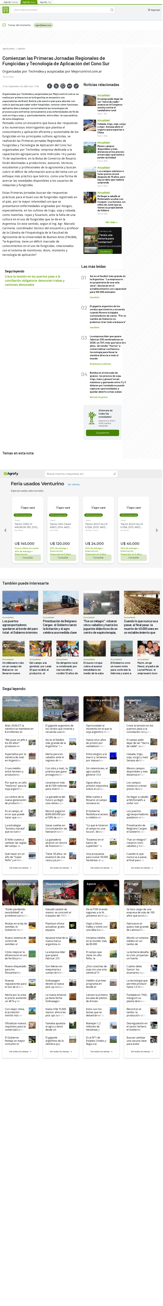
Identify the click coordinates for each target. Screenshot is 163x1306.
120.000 (63, 544)
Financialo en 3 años (60, 554)
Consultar (27, 557)
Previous (4, 530)
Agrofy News (9, 48)
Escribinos (105, 251)
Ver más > (111, 222)
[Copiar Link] (76, 86)
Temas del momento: (19, 25)
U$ (17, 544)
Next (157, 530)
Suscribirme (102, 432)
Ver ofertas (74, 484)
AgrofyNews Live (43, 25)
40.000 (133, 544)
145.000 (27, 544)
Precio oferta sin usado (27, 548)
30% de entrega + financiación (23, 552)
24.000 (97, 544)
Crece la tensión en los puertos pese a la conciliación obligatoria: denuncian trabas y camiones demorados (34, 280)
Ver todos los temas (19, 867)
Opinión (21, 48)
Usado (17, 520)
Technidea (7, 76)
